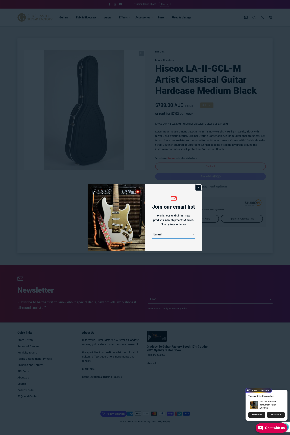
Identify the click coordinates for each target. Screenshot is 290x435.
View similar (257, 415)
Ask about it (276, 415)
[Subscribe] (193, 234)
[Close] (198, 187)
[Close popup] (284, 393)
